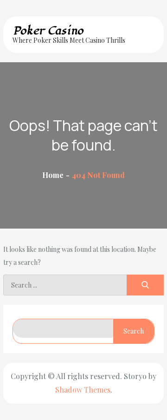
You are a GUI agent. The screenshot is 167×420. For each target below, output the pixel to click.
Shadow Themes (82, 389)
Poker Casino (48, 31)
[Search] (145, 285)
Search (133, 331)
